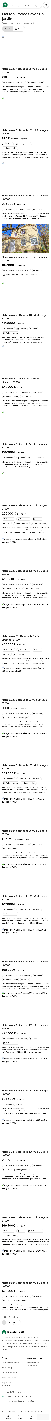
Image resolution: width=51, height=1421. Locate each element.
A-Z (29, 1370)
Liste (9, 29)
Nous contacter (9, 1377)
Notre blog (7, 1367)
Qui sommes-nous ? (11, 1362)
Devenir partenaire (10, 1372)
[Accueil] (25, 1332)
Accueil (5, 23)
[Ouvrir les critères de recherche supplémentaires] (46, 5)
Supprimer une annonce (8, 1384)
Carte (20, 29)
